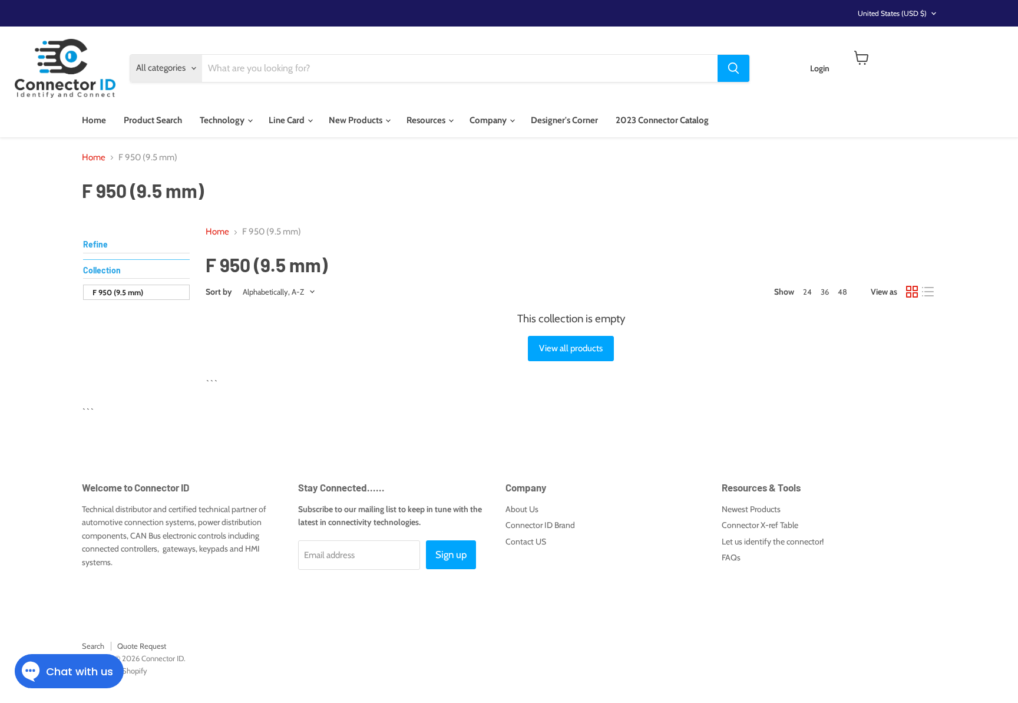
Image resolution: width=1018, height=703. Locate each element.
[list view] (928, 292)
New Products (356, 120)
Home (94, 120)
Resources (426, 120)
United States (892, 13)
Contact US (525, 541)
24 (807, 291)
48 (842, 291)
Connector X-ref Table (760, 525)
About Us (521, 509)
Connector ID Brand (540, 525)
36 (825, 291)
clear (178, 271)
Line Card (287, 120)
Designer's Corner (564, 120)
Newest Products (751, 509)
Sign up (451, 554)
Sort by (219, 291)
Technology (223, 120)
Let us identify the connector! (773, 541)
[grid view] (912, 292)
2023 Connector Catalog (662, 120)
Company (489, 120)
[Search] (733, 68)
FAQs (731, 557)
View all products (571, 348)
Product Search (153, 120)
